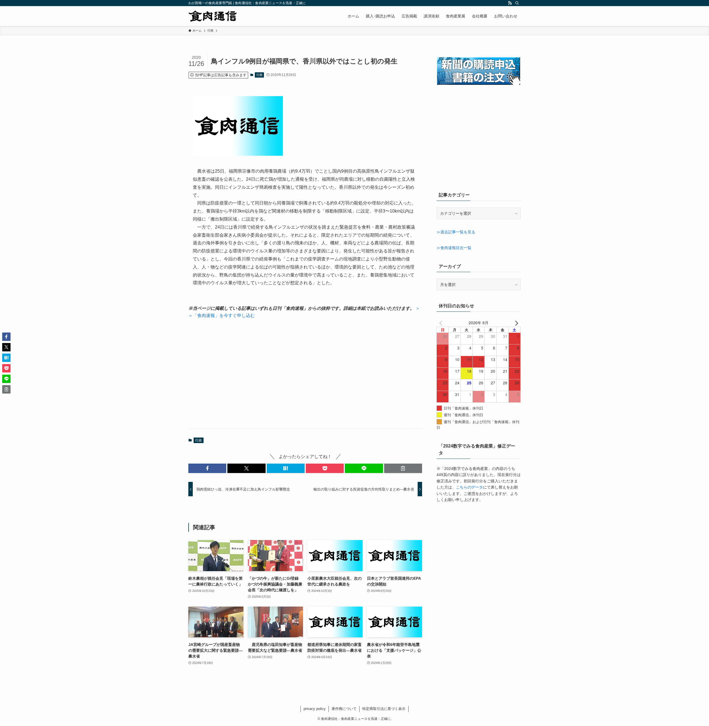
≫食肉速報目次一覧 (453, 248)
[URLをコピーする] (403, 468)
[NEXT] (515, 322)
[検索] (517, 3)
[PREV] (441, 322)
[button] (207, 468)
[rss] (509, 3)
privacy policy (315, 709)
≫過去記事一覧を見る (455, 232)
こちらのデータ (469, 487)
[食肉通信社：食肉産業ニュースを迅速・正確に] (213, 16)
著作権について (344, 709)
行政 (259, 74)
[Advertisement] (305, 374)
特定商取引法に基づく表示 (383, 709)
